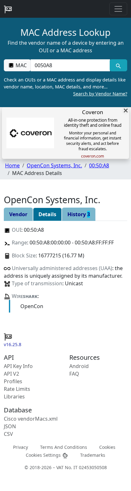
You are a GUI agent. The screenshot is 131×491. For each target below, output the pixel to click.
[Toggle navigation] (118, 9)
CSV (8, 433)
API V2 (11, 373)
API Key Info (18, 366)
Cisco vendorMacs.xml (31, 418)
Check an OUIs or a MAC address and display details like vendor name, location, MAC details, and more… (65, 86)
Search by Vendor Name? (100, 94)
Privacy (20, 447)
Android (79, 366)
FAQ (74, 373)
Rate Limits (17, 388)
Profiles (13, 381)
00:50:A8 (99, 165)
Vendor (18, 214)
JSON (10, 426)
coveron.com (92, 156)
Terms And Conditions (63, 447)
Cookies (107, 447)
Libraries (14, 396)
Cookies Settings (44, 455)
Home (12, 165)
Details (47, 214)
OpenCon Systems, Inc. (54, 165)
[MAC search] (118, 65)
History (78, 214)
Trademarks (92, 455)
